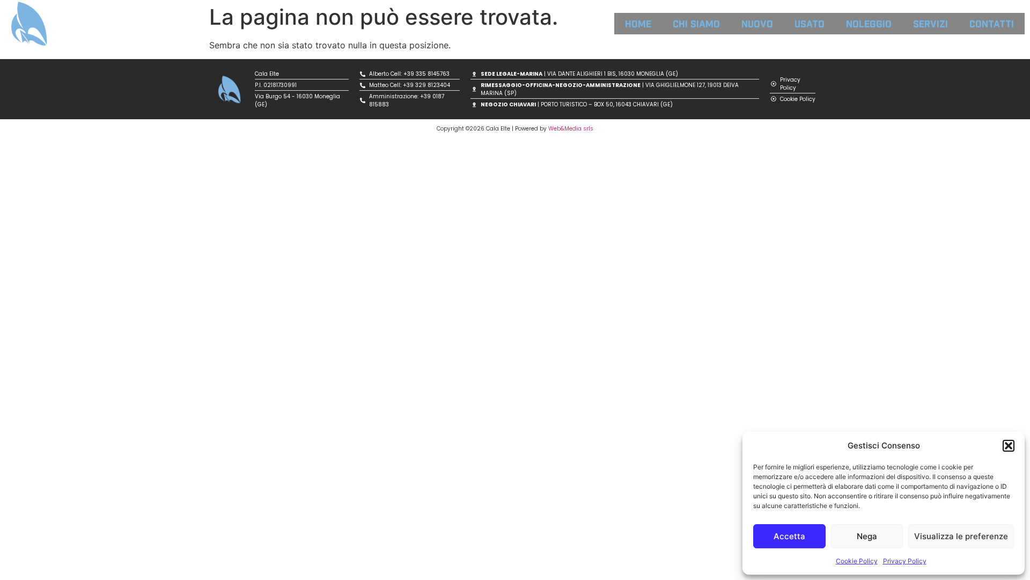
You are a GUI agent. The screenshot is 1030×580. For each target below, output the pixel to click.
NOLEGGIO (869, 23)
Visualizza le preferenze (961, 536)
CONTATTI (991, 23)
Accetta (789, 536)
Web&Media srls (570, 129)
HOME (638, 23)
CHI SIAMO (696, 23)
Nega (867, 536)
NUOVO (757, 23)
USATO (809, 23)
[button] (1008, 445)
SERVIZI (930, 23)
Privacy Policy (904, 561)
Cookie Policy (857, 561)
